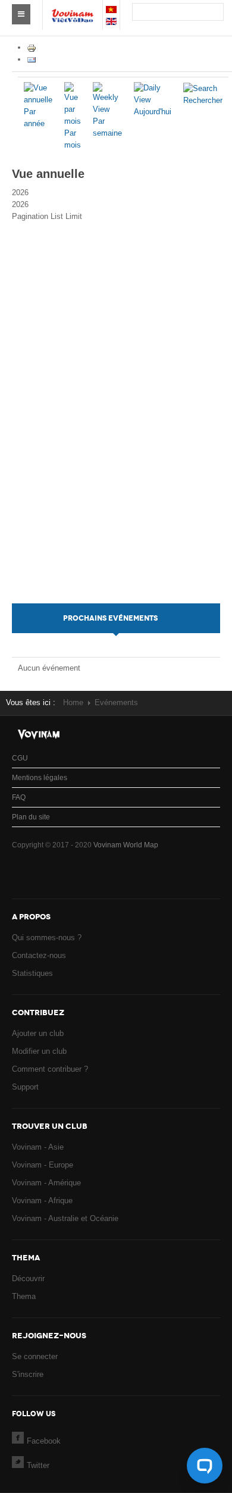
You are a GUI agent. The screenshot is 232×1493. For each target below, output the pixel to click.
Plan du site (31, 817)
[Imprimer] (31, 47)
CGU (20, 758)
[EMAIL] (31, 59)
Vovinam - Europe (42, 1164)
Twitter (38, 1465)
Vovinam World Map (125, 845)
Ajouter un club (38, 1033)
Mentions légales (39, 778)
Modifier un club (39, 1051)
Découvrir (28, 1278)
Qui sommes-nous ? (46, 937)
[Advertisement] (116, 424)
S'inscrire (27, 1374)
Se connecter (35, 1356)
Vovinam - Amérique (46, 1182)
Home (73, 702)
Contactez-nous (39, 955)
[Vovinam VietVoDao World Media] (72, 9)
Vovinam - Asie (38, 1147)
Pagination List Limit (47, 216)
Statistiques (32, 973)
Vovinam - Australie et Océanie (65, 1218)
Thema (24, 1296)
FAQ (19, 797)
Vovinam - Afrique (42, 1200)
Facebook (44, 1440)
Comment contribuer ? (50, 1069)
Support (25, 1086)
